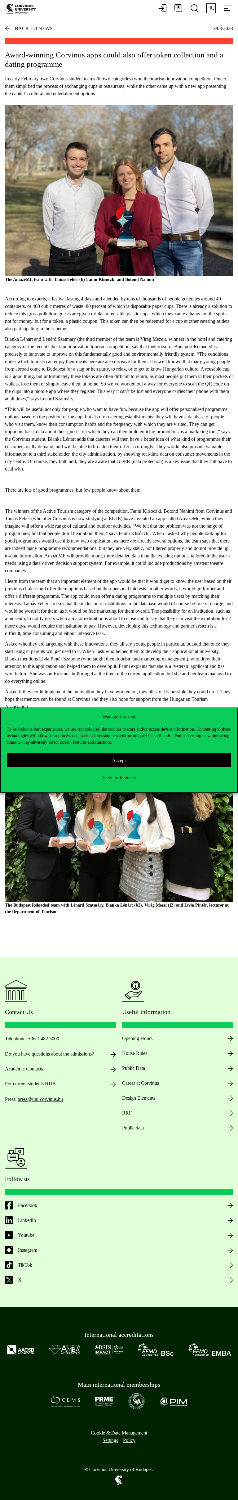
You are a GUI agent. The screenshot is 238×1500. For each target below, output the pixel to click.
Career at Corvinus (140, 1083)
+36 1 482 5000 (43, 1038)
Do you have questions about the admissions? (49, 1053)
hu (211, 8)
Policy (129, 1440)
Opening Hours (137, 1038)
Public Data (133, 1068)
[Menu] (227, 9)
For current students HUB (30, 1083)
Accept (119, 760)
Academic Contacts (24, 1068)
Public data (133, 1127)
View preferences (119, 777)
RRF (127, 1112)
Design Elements (138, 1098)
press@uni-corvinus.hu (40, 1099)
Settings (110, 1440)
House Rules (134, 1053)
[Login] (162, 9)
